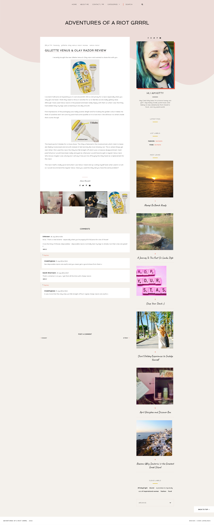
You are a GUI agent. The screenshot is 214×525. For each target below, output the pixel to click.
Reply (45, 249)
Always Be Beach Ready (155, 205)
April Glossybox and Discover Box (155, 412)
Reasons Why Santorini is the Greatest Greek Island (155, 465)
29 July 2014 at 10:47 (63, 273)
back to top (203, 509)
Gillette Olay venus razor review (74, 45)
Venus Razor (95, 45)
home (74, 4)
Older (126, 338)
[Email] (90, 186)
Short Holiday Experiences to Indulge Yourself (155, 358)
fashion (155, 141)
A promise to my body (164, 488)
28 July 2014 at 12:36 (57, 236)
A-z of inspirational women (149, 491)
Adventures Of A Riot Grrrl (107, 23)
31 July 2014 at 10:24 (62, 261)
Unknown (46, 237)
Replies (46, 255)
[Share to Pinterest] (86, 186)
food (155, 145)
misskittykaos (49, 261)
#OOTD (152, 488)
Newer (44, 338)
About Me (84, 4)
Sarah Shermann (49, 273)
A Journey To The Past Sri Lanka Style (155, 258)
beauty (57, 45)
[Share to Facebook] (80, 186)
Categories (113, 4)
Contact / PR (98, 4)
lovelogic (206, 521)
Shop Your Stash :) (155, 303)
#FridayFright (143, 488)
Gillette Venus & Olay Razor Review (75, 50)
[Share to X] (83, 186)
